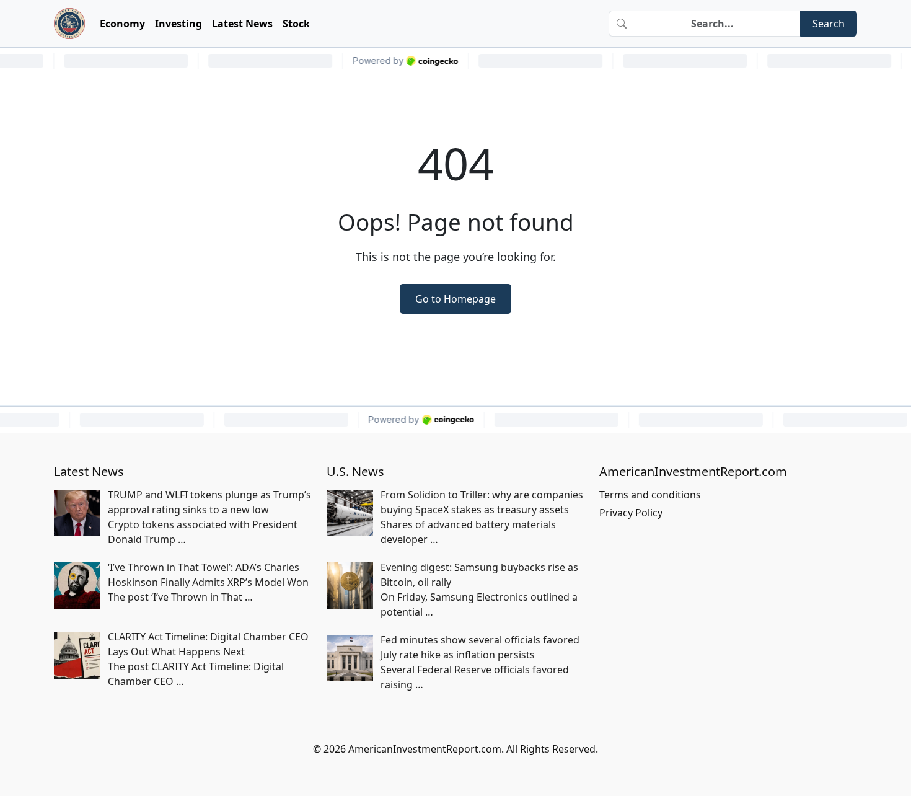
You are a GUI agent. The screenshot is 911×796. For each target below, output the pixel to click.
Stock (296, 23)
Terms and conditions (650, 495)
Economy (122, 23)
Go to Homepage (455, 299)
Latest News (242, 23)
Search (828, 23)
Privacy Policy (630, 513)
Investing (178, 23)
